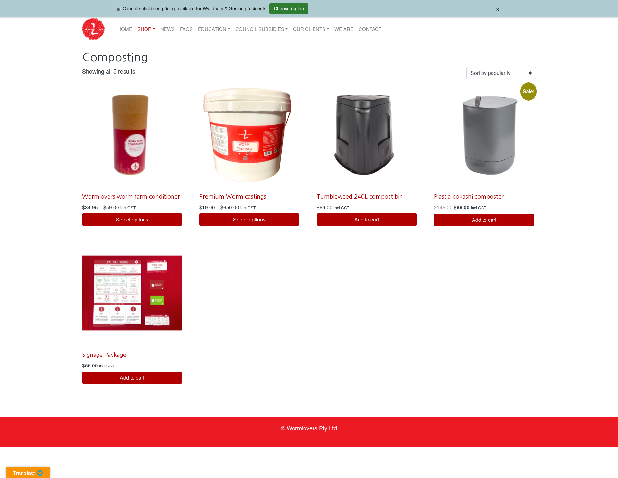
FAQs (186, 28)
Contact (370, 28)
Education (212, 28)
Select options (132, 219)
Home (124, 28)
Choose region (289, 8)
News (167, 28)
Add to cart (366, 219)
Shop (144, 28)
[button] (93, 29)
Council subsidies (259, 28)
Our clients (309, 28)
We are (343, 28)
